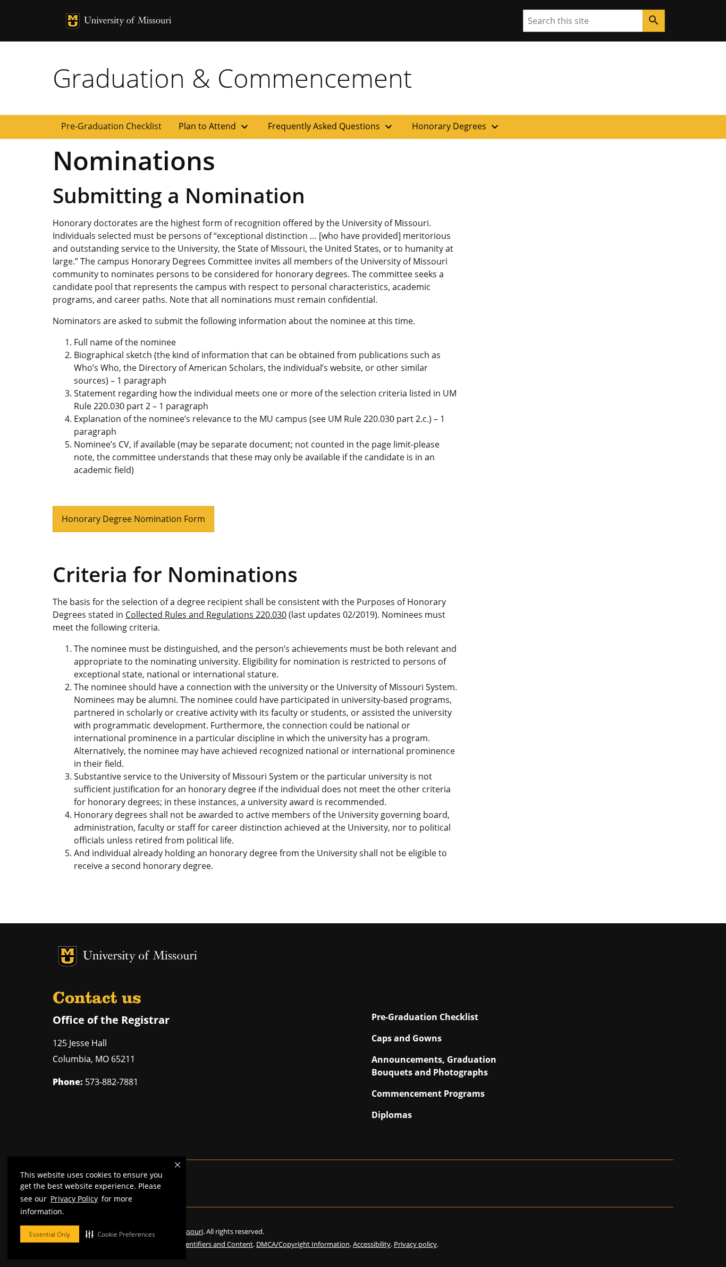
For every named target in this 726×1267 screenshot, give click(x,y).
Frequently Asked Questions (331, 126)
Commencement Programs (428, 1093)
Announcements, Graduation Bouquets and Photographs (434, 1066)
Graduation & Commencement (232, 77)
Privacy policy (415, 1244)
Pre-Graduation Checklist (111, 126)
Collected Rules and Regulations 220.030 (205, 614)
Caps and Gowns (407, 1038)
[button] (120, 1234)
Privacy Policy (74, 1199)
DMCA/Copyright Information (303, 1244)
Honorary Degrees (456, 126)
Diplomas (392, 1115)
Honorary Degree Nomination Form (133, 519)
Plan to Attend (215, 126)
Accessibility (372, 1244)
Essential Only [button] (49, 1234)
